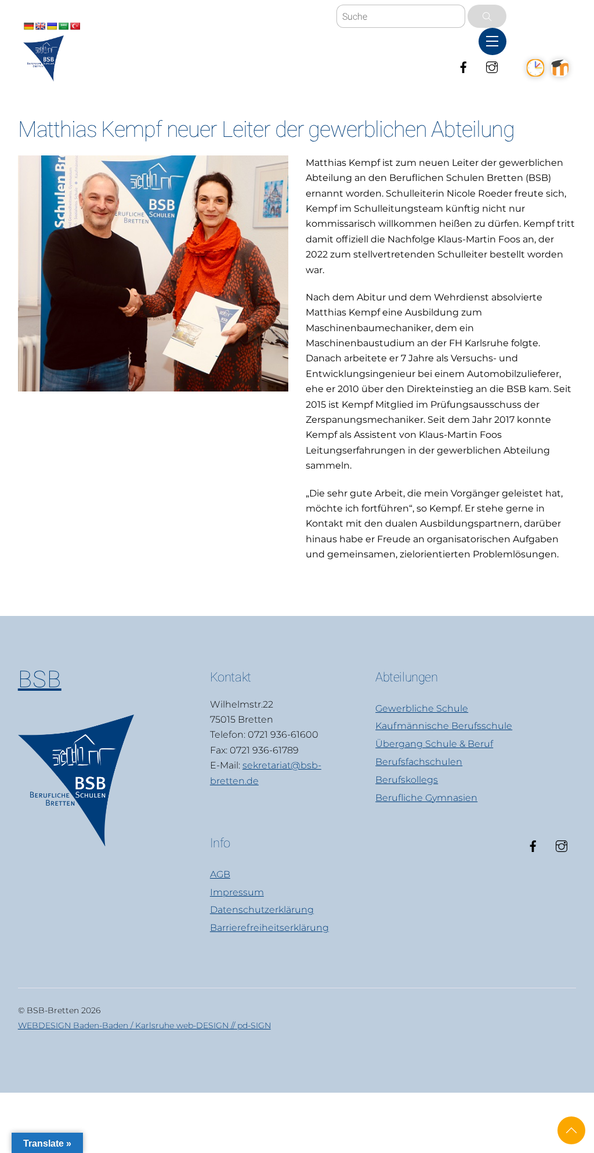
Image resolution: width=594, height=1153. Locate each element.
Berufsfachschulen (418, 761)
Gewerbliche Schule (421, 708)
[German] (28, 26)
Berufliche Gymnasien (426, 797)
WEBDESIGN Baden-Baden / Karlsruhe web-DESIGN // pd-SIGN (144, 1025)
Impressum (237, 892)
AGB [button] (220, 874)
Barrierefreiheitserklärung (269, 927)
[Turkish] (75, 26)
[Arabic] (63, 26)
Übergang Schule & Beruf (434, 743)
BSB (39, 679)
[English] (40, 26)
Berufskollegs (406, 779)
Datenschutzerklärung (262, 909)
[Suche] (487, 16)
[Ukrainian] (51, 26)
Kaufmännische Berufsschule (443, 725)
